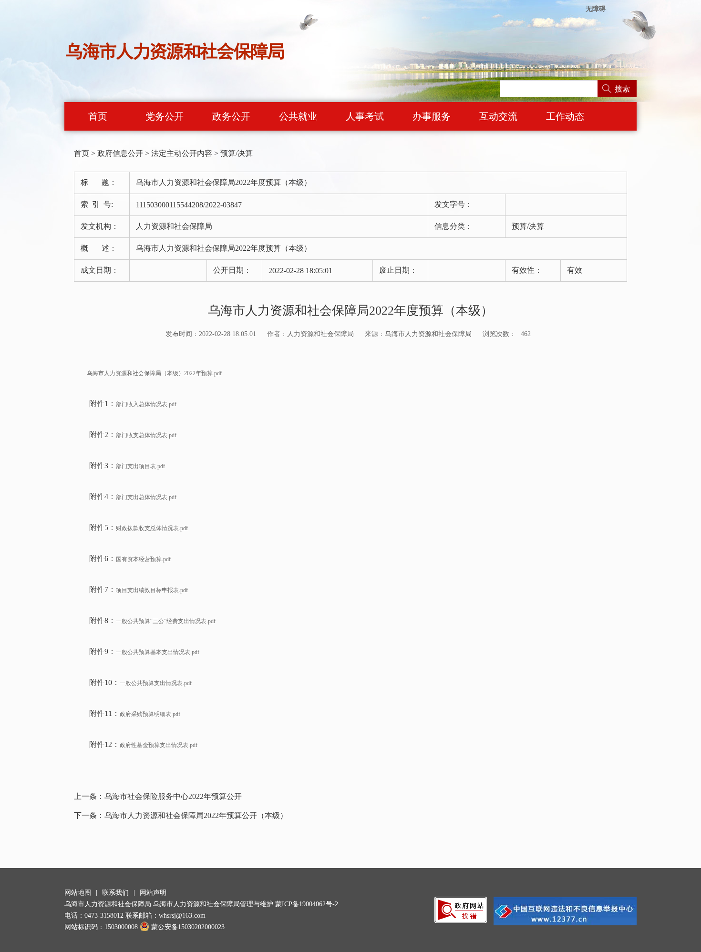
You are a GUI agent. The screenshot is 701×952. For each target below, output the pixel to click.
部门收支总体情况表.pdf (146, 435)
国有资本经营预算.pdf (143, 559)
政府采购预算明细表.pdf (150, 714)
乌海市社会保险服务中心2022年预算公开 (173, 796)
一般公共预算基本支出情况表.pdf (157, 652)
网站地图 (77, 892)
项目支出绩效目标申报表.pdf (152, 590)
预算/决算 (236, 153)
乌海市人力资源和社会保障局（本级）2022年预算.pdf (148, 373)
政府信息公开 (120, 153)
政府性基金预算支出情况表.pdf (158, 745)
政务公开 (231, 116)
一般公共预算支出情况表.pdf (156, 683)
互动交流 (498, 116)
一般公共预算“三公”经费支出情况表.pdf (166, 621)
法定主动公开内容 (181, 153)
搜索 (622, 89)
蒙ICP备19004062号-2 (306, 904)
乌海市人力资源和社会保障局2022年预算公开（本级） (196, 815)
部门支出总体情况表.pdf (146, 497)
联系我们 (115, 892)
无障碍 (596, 8)
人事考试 (365, 116)
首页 (97, 116)
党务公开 (164, 116)
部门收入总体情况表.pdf (146, 404)
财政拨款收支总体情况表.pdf (152, 528)
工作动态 (565, 116)
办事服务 (431, 116)
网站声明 (153, 892)
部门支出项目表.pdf (140, 466)
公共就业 (298, 116)
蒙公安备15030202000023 (188, 927)
